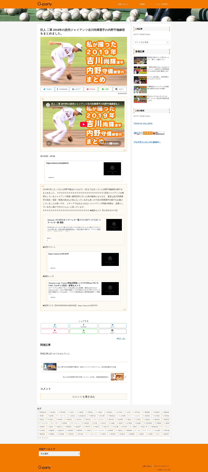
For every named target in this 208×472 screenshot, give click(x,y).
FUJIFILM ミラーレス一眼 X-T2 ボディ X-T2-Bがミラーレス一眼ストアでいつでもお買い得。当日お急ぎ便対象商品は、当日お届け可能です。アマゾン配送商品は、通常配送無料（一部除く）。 (74, 229)
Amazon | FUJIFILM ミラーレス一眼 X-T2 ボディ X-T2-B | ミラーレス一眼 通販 (74, 221)
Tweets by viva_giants (143, 123)
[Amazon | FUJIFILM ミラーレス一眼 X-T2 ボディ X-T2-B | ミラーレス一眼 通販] (114, 225)
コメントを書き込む (83, 396)
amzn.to (49, 239)
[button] (168, 42)
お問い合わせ (146, 466)
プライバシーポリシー (161, 466)
